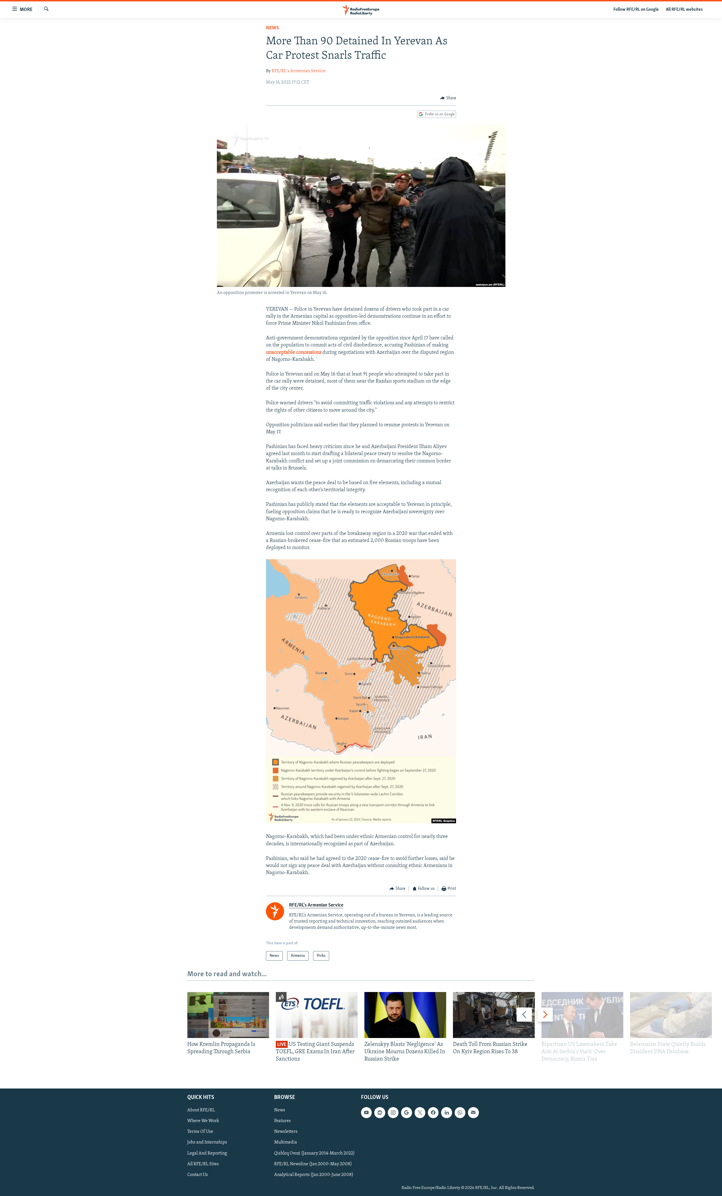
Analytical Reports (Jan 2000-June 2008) (313, 1175)
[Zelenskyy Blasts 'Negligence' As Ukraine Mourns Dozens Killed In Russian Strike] (405, 1015)
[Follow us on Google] (406, 1112)
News (272, 28)
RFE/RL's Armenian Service (298, 71)
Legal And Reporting (207, 1153)
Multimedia (285, 1142)
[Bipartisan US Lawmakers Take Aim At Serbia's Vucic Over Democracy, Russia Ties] (582, 1015)
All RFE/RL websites (684, 9)
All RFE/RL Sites (203, 1164)
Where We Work (203, 1121)
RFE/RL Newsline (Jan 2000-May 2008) (313, 1164)
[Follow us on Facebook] (433, 1112)
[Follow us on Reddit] (379, 1112)
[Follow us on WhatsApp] (460, 1112)
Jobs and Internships (207, 1142)
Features (282, 1121)
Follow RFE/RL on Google (636, 9)
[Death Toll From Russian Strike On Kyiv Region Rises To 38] (494, 1015)
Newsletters (286, 1132)
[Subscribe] (473, 1112)
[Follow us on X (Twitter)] (420, 1112)
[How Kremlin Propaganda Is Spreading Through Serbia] (228, 1015)
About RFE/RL (201, 1110)
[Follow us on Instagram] (393, 1112)
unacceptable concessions (293, 352)
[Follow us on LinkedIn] (446, 1112)
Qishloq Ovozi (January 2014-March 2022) (314, 1153)
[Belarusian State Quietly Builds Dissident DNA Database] (671, 1015)
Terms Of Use (200, 1132)
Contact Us (197, 1175)
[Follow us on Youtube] (366, 1112)
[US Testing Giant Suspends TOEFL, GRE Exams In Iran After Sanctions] (317, 1015)
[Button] (448, 98)
